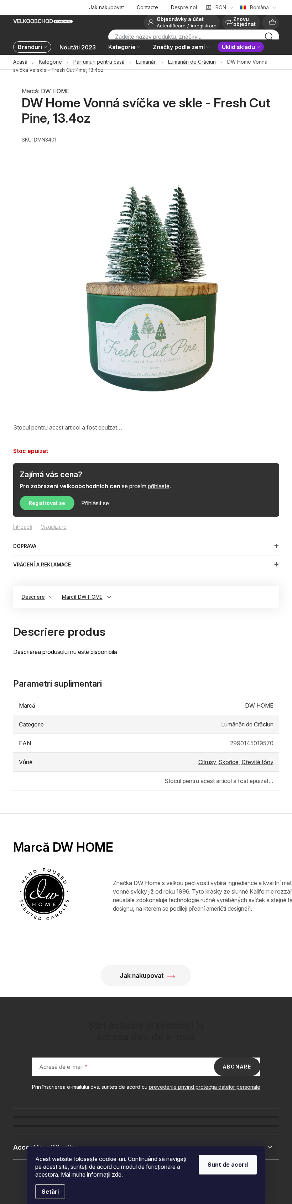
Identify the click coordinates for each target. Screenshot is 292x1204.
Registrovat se (47, 503)
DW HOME (55, 91)
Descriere (33, 597)
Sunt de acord (228, 1164)
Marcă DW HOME (82, 597)
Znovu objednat (244, 21)
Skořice (229, 762)
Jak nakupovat (106, 7)
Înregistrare (204, 25)
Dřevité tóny (257, 762)
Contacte (147, 7)
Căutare (269, 39)
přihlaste (159, 486)
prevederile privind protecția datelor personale (204, 1087)
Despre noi (184, 7)
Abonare (237, 1067)
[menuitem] (34, 47)
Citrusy (207, 762)
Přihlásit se (95, 503)
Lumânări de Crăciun (247, 724)
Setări (50, 1191)
